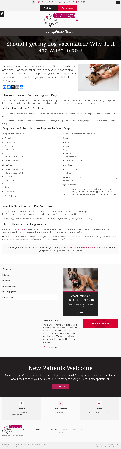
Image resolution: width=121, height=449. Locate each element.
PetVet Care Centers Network (108, 446)
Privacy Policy (6, 444)
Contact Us (60, 386)
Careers (81, 429)
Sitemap (5, 446)
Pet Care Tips (7, 297)
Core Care (53, 429)
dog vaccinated (19, 229)
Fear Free (6, 280)
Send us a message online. (99, 412)
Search (44, 444)
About (45, 429)
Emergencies (67, 8)
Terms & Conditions (22, 444)
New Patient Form (9, 286)
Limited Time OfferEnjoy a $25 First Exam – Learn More (60, 32)
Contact (61, 432)
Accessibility (36, 444)
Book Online (49, 8)
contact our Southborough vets (85, 247)
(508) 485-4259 (83, 2)
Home (37, 429)
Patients (5, 275)
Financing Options (9, 292)
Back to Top (14, 446)
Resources (64, 429)
